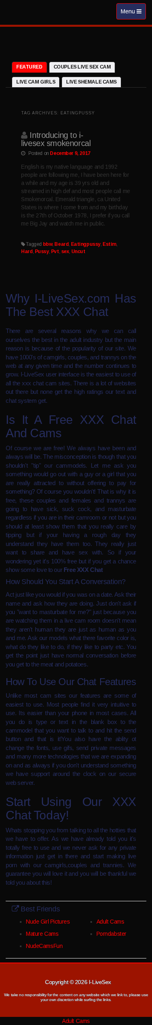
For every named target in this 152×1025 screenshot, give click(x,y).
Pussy (42, 251)
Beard (61, 244)
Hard (26, 251)
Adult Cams (110, 921)
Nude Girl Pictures (48, 921)
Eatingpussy (86, 244)
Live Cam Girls (35, 82)
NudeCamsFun (44, 946)
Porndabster (111, 933)
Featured (29, 67)
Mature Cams (42, 933)
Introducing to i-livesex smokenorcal (55, 139)
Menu (133, 13)
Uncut (78, 251)
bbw (48, 244)
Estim (109, 244)
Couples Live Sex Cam (82, 67)
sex (65, 251)
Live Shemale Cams (91, 82)
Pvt (55, 251)
